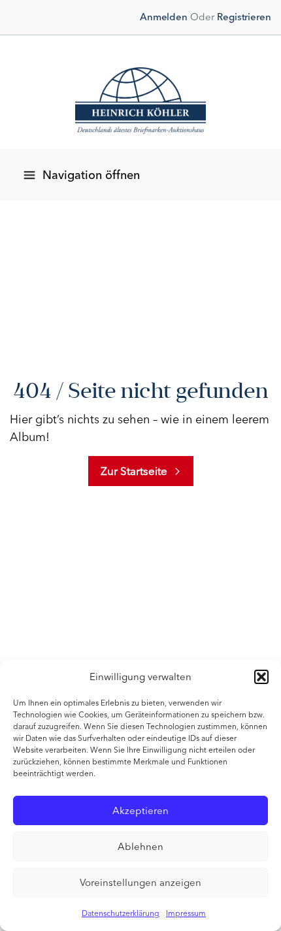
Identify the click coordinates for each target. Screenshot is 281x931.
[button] (261, 676)
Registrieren (244, 17)
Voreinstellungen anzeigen (140, 883)
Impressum (186, 913)
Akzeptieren (140, 811)
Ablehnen (140, 847)
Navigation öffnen (91, 175)
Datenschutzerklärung (120, 913)
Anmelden (164, 17)
